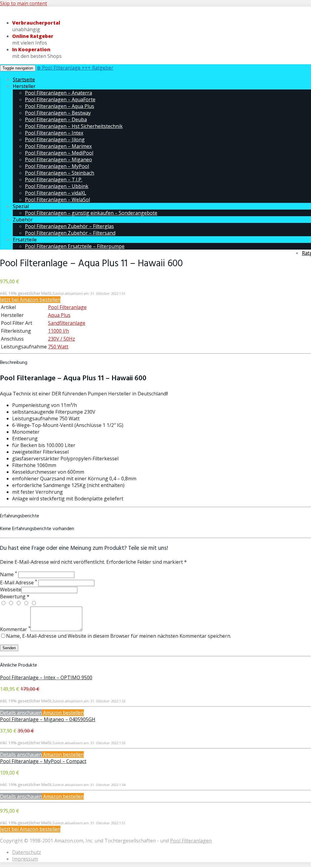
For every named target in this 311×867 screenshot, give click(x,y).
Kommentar (15, 629)
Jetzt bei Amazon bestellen (30, 299)
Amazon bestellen (63, 712)
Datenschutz (26, 852)
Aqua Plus (59, 315)
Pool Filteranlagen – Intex (54, 132)
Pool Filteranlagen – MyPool (57, 166)
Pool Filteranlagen (191, 840)
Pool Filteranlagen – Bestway (58, 112)
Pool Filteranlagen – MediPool (59, 153)
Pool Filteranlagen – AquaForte (60, 99)
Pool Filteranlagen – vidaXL (55, 193)
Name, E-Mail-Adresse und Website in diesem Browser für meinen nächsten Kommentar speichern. (118, 636)
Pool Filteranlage (67, 307)
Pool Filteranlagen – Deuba (56, 119)
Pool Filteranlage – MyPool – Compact (43, 761)
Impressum (25, 858)
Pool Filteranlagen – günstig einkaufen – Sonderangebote (91, 213)
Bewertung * (14, 596)
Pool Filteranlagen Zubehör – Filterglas (69, 226)
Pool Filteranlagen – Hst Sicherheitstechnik (74, 126)
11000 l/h (58, 331)
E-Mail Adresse (18, 582)
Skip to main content (23, 3)
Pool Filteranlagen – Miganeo (58, 159)
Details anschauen (21, 712)
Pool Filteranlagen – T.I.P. (53, 179)
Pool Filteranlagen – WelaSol (57, 199)
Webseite (10, 589)
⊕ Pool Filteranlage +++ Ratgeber (75, 67)
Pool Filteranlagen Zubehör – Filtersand (70, 233)
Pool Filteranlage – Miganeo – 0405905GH (47, 719)
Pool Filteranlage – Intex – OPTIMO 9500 (46, 677)
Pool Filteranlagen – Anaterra (58, 92)
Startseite (24, 79)
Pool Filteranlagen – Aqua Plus (59, 106)
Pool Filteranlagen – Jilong (55, 139)
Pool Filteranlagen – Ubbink (56, 186)
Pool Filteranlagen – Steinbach (59, 173)
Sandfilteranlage (66, 323)
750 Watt (58, 346)
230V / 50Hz (61, 338)
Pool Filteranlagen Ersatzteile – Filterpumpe (75, 246)
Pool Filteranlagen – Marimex (58, 146)
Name (8, 574)
